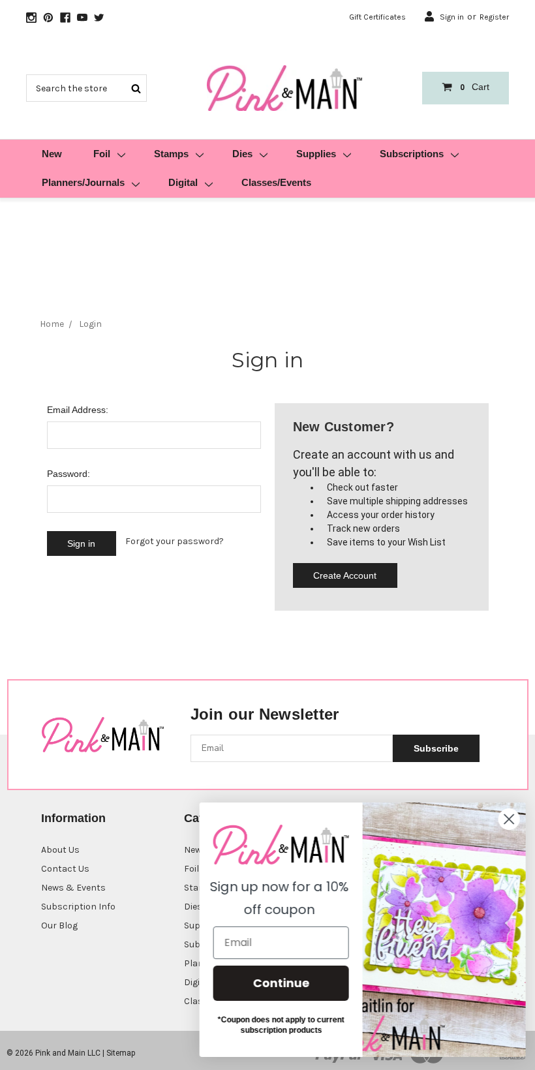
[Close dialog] (505, 819)
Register (494, 17)
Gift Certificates (377, 17)
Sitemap (120, 1053)
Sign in (452, 17)
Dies (242, 153)
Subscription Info (78, 906)
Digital (183, 182)
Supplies (316, 153)
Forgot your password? (174, 541)
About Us (60, 849)
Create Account (344, 575)
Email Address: (77, 410)
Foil (101, 153)
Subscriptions (412, 153)
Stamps (171, 153)
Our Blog (59, 925)
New (52, 153)
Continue (277, 983)
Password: (68, 473)
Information (73, 818)
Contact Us (65, 868)
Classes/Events (276, 182)
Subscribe (436, 748)
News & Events (73, 887)
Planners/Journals (83, 182)
